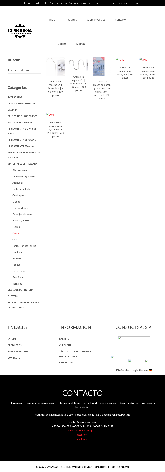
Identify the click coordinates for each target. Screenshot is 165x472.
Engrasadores (20, 207)
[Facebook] (149, 32)
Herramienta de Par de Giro (22, 131)
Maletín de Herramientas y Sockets (24, 155)
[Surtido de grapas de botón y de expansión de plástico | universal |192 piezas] (102, 66)
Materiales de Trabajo (22, 163)
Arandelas (18, 182)
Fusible (16, 226)
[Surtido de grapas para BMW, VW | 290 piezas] (125, 59)
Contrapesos (19, 195)
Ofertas (13, 296)
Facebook (81, 438)
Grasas (16, 239)
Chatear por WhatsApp (81, 430)
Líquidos (17, 251)
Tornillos (17, 283)
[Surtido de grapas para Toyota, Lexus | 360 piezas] (148, 59)
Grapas (16, 233)
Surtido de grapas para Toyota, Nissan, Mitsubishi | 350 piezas (55, 129)
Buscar (40, 70)
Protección (18, 270)
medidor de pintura (20, 289)
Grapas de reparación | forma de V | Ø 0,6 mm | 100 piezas (55, 88)
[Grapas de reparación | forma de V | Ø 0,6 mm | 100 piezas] (55, 66)
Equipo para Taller (20, 122)
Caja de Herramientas (21, 103)
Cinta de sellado (21, 188)
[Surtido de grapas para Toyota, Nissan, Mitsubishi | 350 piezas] (55, 114)
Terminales (18, 277)
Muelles (16, 258)
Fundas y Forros (21, 220)
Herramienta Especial (22, 139)
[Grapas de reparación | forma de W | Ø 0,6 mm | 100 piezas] (78, 64)
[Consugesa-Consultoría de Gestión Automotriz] (20, 31)
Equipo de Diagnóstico (23, 116)
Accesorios (15, 97)
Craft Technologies (97, 466)
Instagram (81, 434)
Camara (12, 109)
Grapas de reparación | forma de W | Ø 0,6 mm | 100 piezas (78, 83)
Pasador (17, 264)
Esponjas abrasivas (22, 214)
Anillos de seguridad (23, 176)
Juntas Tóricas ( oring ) (24, 245)
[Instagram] (156, 32)
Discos (16, 201)
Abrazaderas (19, 169)
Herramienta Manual (21, 146)
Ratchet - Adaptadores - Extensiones (23, 305)
